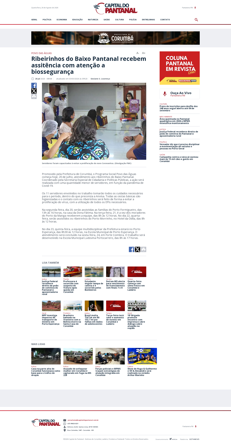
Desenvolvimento (162, 439)
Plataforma (184, 439)
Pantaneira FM (187, 8)
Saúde (107, 19)
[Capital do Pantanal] (115, 9)
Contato (165, 19)
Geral (34, 19)
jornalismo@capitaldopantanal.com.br (83, 420)
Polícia (133, 19)
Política (47, 19)
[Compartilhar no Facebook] (34, 85)
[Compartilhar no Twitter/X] (34, 91)
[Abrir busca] (197, 19)
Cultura (119, 19)
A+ (143, 53)
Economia (62, 19)
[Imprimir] (34, 96)
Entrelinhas (148, 19)
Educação (77, 19)
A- (137, 53)
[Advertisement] (180, 184)
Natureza (93, 19)
